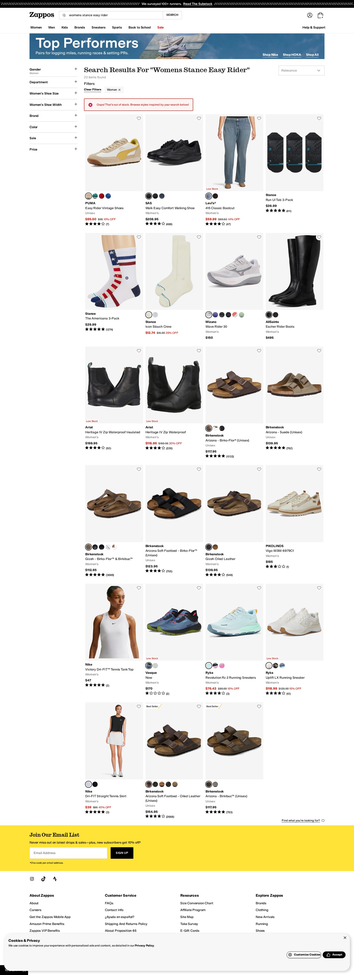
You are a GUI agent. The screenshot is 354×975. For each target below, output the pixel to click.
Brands (261, 903)
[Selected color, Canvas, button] (148, 314)
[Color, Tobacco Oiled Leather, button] (215, 547)
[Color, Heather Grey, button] (155, 314)
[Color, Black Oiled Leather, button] (168, 784)
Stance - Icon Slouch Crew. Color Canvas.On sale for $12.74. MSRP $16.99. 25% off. (174, 286)
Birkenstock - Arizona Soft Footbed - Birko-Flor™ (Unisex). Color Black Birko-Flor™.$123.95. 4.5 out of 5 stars (174, 521)
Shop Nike (270, 55)
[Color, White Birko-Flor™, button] (215, 428)
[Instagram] (31, 878)
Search (172, 15)
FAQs (109, 903)
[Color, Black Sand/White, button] (222, 314)
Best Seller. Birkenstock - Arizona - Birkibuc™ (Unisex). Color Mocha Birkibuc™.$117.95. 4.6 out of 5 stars (234, 760)
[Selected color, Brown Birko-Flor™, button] (208, 428)
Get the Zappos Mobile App (50, 917)
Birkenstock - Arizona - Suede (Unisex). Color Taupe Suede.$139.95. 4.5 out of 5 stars (294, 402)
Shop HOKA (292, 55)
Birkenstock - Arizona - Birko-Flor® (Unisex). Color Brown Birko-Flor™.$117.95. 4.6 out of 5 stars (234, 402)
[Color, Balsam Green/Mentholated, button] (241, 314)
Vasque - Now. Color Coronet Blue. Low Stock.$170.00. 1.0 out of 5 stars (174, 640)
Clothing (262, 910)
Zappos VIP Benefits (45, 931)
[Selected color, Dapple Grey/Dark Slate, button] (208, 314)
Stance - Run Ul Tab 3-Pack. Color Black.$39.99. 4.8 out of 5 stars (294, 170)
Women (112, 89)
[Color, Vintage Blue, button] (282, 665)
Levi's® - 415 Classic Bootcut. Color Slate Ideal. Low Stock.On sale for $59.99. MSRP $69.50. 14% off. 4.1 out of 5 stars (234, 170)
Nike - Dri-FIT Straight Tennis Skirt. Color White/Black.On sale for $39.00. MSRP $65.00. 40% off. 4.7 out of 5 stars (114, 760)
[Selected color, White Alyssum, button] (269, 665)
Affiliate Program (192, 910)
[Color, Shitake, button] (155, 665)
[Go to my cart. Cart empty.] (320, 15)
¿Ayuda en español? (119, 917)
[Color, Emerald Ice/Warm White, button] (95, 196)
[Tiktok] (43, 878)
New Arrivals (265, 917)
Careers (35, 910)
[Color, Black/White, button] (95, 784)
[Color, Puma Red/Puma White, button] (101, 196)
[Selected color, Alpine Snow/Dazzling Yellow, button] (88, 196)
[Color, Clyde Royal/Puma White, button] (108, 196)
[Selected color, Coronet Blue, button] (148, 665)
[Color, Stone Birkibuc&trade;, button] (215, 784)
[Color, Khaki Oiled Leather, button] (175, 784)
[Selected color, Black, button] (148, 196)
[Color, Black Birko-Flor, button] (222, 428)
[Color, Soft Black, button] (215, 196)
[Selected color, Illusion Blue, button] (208, 665)
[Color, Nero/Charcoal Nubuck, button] (155, 196)
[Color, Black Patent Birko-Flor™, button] (101, 547)
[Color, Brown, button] (275, 314)
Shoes (260, 931)
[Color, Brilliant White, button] (222, 665)
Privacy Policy (144, 945)
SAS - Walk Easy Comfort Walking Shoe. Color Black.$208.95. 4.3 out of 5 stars (174, 170)
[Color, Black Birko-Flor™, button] (95, 547)
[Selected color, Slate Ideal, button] (208, 196)
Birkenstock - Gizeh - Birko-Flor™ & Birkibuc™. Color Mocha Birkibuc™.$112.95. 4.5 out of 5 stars (114, 521)
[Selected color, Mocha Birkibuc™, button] (88, 547)
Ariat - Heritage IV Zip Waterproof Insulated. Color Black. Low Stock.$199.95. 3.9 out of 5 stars (114, 402)
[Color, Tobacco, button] (162, 784)
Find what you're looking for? (301, 820)
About (34, 903)
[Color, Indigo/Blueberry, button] (162, 196)
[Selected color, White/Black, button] (88, 784)
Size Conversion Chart (196, 903)
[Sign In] (310, 15)
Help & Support (313, 27)
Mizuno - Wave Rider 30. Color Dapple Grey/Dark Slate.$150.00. (234, 286)
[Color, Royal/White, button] (215, 314)
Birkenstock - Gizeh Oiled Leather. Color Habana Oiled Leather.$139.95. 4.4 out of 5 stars (234, 521)
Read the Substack (197, 4)
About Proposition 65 (120, 931)
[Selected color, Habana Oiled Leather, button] (208, 547)
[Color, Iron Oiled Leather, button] (155, 784)
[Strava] (54, 878)
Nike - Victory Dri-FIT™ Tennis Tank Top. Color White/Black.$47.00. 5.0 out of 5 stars (114, 640)
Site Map (187, 917)
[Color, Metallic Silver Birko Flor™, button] (108, 547)
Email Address (44, 853)
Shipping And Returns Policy (126, 924)
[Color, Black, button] (228, 314)
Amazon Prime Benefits (47, 924)
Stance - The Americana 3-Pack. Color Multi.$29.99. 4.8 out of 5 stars (114, 286)
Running (262, 924)
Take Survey (189, 924)
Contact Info (114, 910)
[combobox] (111, 15)
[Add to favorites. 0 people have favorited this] (139, 118)
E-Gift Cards (189, 931)
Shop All (312, 55)
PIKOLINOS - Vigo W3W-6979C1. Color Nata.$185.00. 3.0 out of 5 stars (294, 521)
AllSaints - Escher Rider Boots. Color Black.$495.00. (294, 286)
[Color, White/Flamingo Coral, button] (235, 314)
